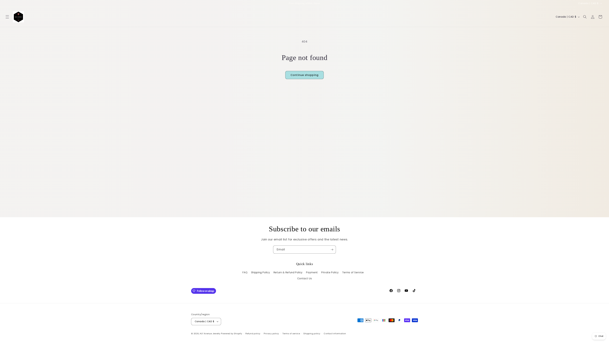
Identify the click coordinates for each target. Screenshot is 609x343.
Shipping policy (311, 333)
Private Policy (330, 272)
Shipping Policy (260, 272)
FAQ (244, 272)
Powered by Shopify (231, 333)
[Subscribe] (332, 249)
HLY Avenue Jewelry (210, 333)
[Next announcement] (423, 3)
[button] (7, 17)
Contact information (335, 333)
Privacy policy (271, 333)
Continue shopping (304, 75)
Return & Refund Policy (288, 272)
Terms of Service (353, 272)
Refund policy (253, 333)
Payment (312, 272)
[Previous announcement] (185, 3)
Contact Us (304, 278)
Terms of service (291, 333)
